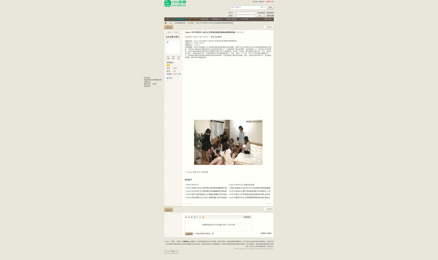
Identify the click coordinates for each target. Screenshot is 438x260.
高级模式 (247, 217)
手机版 (173, 241)
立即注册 (270, 16)
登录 (224, 225)
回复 (189, 204)
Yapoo (189, 172)
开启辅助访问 (265, 2)
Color (189, 217)
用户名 (231, 13)
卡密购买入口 (217, 19)
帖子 (262, 7)
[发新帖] (168, 27)
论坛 (168, 19)
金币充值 (193, 19)
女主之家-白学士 (172, 37)
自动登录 (261, 13)
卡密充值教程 (231, 19)
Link (195, 217)
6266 (178, 57)
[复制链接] (240, 32)
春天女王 (196, 172)
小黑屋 (178, 241)
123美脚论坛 (165, 23)
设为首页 (255, 1)
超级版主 (170, 62)
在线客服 (204, 19)
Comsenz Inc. (175, 253)
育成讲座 (204, 172)
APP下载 (244, 19)
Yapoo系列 (191, 23)
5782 (168, 57)
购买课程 (147, 86)
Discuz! (173, 251)
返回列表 (270, 27)
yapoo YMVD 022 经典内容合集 (241, 185)
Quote (197, 217)
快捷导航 (267, 19)
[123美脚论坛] (175, 6)
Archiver (167, 241)
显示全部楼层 (216, 37)
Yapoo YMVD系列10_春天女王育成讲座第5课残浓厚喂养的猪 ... (215, 23)
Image (192, 217)
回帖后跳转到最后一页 (205, 234)
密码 (230, 16)
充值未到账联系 (179, 19)
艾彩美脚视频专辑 (179, 23)
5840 (173, 57)
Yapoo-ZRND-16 (192, 185)
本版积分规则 (266, 233)
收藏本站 (261, 1)
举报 (269, 204)
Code (200, 217)
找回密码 (270, 13)
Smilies (203, 217)
